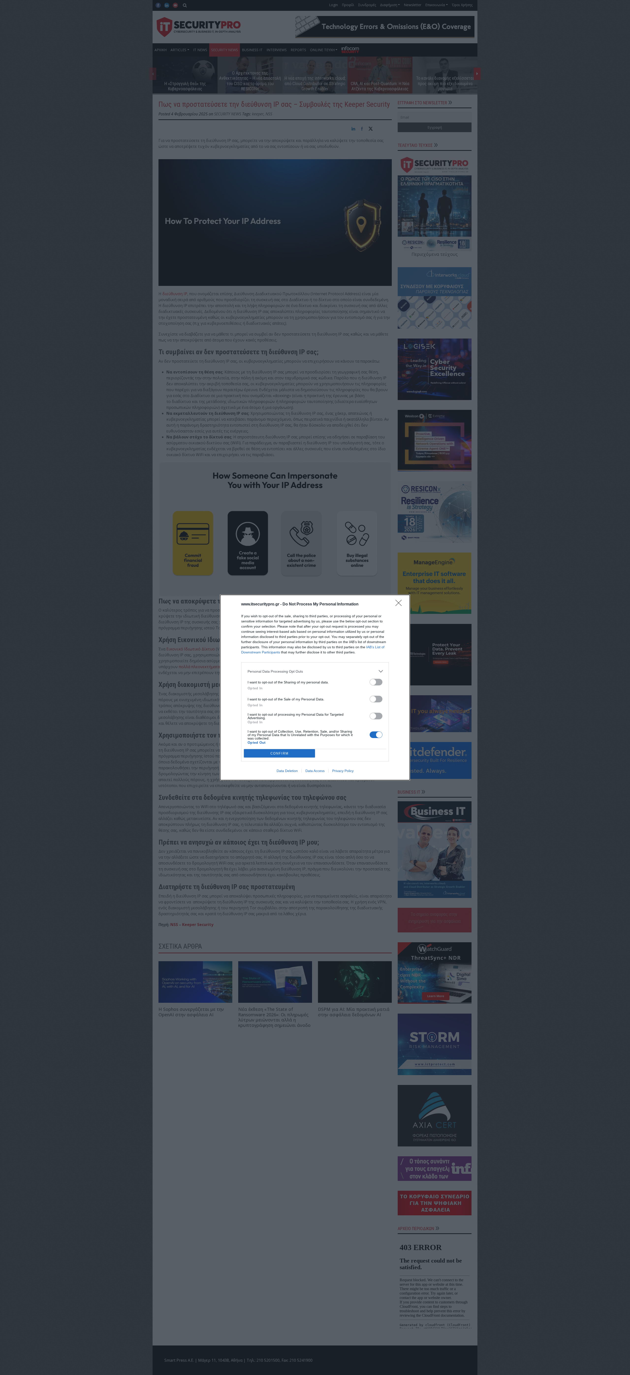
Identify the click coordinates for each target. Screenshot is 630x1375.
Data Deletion (287, 771)
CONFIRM (279, 753)
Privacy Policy (343, 771)
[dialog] (315, 687)
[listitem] (315, 671)
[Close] (400, 604)
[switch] (376, 682)
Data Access (315, 771)
